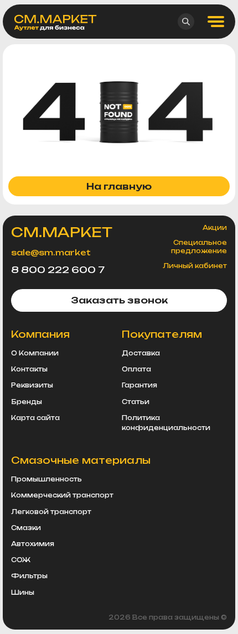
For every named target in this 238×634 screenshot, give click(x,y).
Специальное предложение (199, 246)
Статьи (135, 402)
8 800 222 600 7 (58, 269)
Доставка (141, 353)
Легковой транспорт (51, 512)
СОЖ (20, 560)
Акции (215, 228)
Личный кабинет (195, 266)
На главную (119, 186)
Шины (22, 592)
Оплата (136, 369)
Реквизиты (32, 385)
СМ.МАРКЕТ (61, 232)
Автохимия (32, 544)
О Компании (35, 353)
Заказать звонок (119, 300)
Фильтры (29, 576)
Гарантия (139, 385)
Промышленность (46, 479)
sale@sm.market (51, 252)
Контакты (29, 369)
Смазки (26, 528)
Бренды (26, 402)
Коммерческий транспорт (62, 495)
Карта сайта (35, 418)
